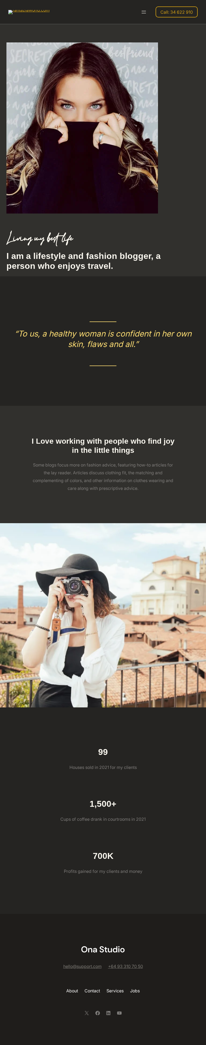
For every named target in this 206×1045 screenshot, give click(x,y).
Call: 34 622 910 (176, 12)
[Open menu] (144, 12)
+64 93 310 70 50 (125, 966)
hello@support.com (82, 966)
